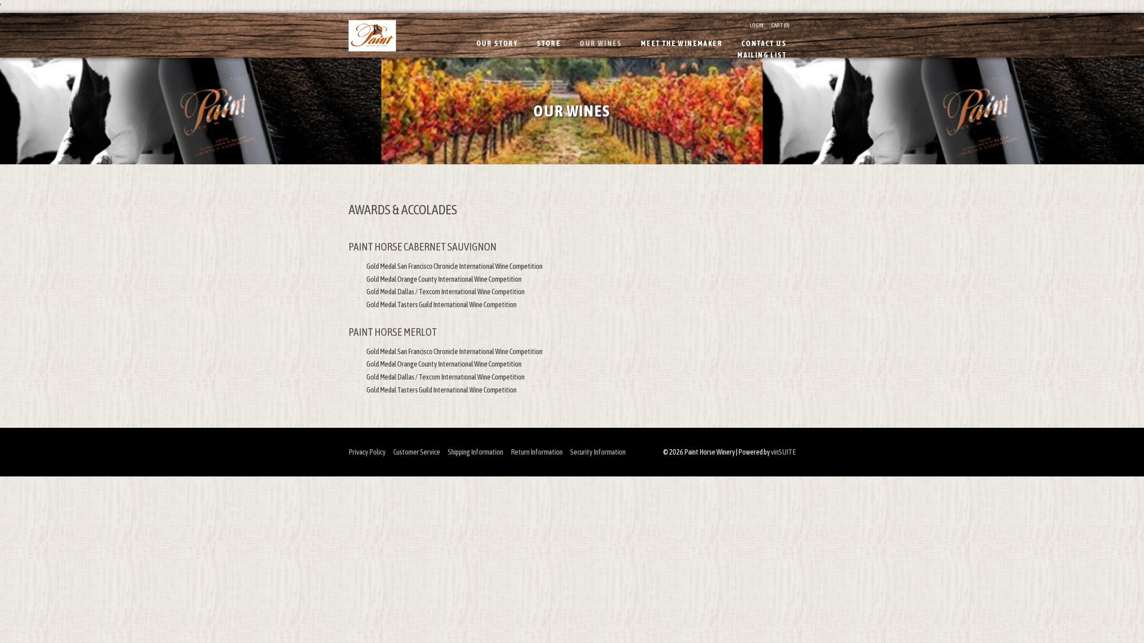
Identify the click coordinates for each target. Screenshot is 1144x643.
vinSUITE (783, 452)
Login (756, 25)
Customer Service (416, 452)
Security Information (598, 452)
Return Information (537, 452)
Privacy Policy (367, 452)
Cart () (780, 25)
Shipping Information (475, 452)
